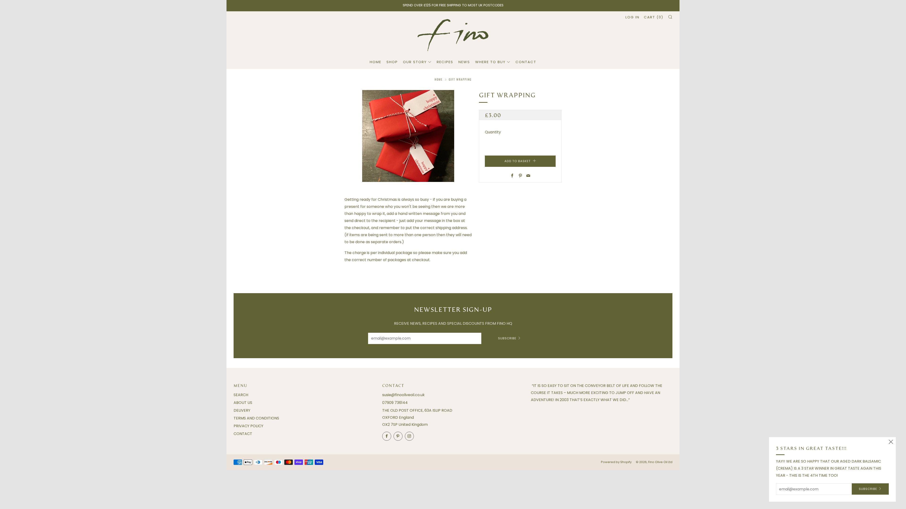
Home (439, 79)
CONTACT (526, 61)
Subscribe (507, 338)
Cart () (653, 17)
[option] (408, 136)
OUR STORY (415, 61)
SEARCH (241, 395)
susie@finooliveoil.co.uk (403, 395)
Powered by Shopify (616, 462)
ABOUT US (243, 402)
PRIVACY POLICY (248, 426)
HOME (375, 61)
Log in (632, 17)
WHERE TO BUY (490, 61)
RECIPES (445, 61)
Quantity (493, 132)
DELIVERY (242, 410)
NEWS (464, 61)
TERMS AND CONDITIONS (256, 418)
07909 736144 (395, 402)
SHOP (392, 61)
